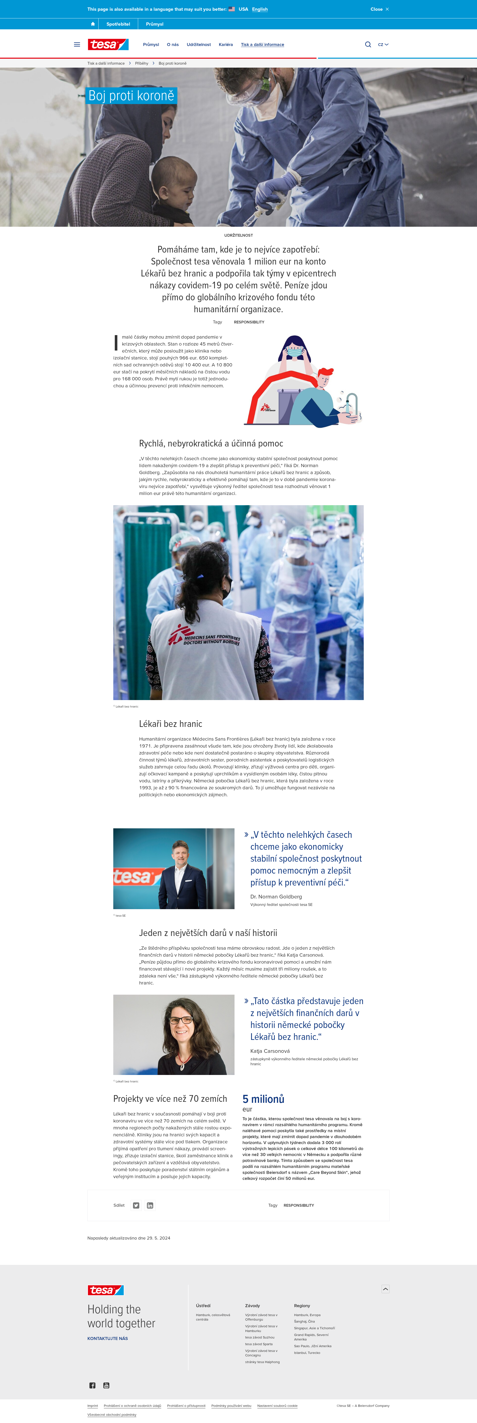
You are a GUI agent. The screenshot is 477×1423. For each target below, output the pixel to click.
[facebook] (92, 1386)
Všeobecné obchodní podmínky (111, 1415)
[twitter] (136, 1205)
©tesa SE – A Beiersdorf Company (363, 1406)
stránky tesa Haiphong (262, 1362)
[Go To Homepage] (92, 23)
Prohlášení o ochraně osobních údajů (132, 1406)
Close (377, 9)
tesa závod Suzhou (260, 1337)
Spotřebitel (118, 24)
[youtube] (106, 1386)
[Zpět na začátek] (386, 1289)
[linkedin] (150, 1205)
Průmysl (154, 24)
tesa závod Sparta (259, 1344)
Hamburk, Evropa (307, 1315)
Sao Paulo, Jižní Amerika (312, 1346)
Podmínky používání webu (231, 1406)
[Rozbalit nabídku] (77, 44)
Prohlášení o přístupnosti (186, 1406)
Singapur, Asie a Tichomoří (314, 1328)
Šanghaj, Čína (304, 1321)
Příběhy (141, 63)
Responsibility (249, 322)
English (260, 9)
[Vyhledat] (368, 44)
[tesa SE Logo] (108, 44)
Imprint (92, 1406)
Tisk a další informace (106, 63)
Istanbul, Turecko (307, 1353)
